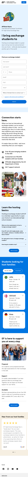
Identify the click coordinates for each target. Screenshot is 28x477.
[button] (14, 250)
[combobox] (4, 72)
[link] (9, 2)
